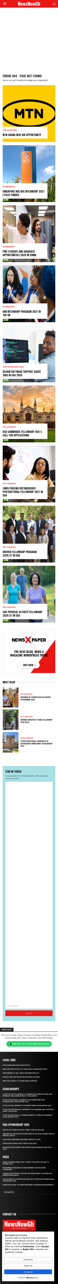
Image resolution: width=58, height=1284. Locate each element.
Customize (28, 1259)
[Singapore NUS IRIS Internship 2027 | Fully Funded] (29, 173)
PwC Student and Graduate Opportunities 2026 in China (19, 253)
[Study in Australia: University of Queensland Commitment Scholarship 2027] (10, 742)
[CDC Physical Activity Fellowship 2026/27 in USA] (29, 594)
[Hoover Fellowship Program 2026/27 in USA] (29, 534)
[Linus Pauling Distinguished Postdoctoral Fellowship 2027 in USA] (29, 474)
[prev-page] (4, 758)
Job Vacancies (10, 130)
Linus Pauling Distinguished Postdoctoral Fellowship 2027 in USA (23, 491)
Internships (9, 187)
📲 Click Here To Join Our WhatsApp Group (29, 1044)
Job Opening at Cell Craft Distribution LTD (21, 1073)
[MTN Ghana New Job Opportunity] (29, 113)
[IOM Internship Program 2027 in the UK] (29, 293)
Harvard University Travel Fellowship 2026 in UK (36, 721)
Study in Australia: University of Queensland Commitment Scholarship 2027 (36, 743)
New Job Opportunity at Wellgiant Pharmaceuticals (25, 1069)
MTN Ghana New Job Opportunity (22, 135)
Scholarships (27, 738)
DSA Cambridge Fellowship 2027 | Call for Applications (22, 433)
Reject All (28, 1266)
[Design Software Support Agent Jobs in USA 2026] (29, 353)
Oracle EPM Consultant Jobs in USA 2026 (19, 1143)
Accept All (28, 1272)
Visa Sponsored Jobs (13, 367)
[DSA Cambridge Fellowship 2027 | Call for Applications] (29, 414)
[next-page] (8, 758)
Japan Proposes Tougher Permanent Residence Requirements (28, 1185)
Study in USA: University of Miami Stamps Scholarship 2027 (27, 1105)
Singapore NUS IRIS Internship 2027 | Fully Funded (23, 193)
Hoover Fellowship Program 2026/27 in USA (20, 553)
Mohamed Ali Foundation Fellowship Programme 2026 (36, 698)
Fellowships (9, 427)
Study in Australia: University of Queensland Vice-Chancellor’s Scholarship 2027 (24, 1101)
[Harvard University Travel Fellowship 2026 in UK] (10, 719)
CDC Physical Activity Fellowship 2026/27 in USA (22, 613)
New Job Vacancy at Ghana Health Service (20, 1081)
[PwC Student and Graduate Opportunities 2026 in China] (29, 233)
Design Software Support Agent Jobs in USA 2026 (22, 373)
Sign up (29, 1013)
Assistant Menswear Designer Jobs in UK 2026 (22, 1139)
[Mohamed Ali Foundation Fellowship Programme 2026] (10, 697)
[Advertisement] (29, 38)
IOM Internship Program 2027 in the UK (22, 313)
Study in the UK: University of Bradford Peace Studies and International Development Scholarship (27, 1095)
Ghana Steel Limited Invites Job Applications (21, 1077)
